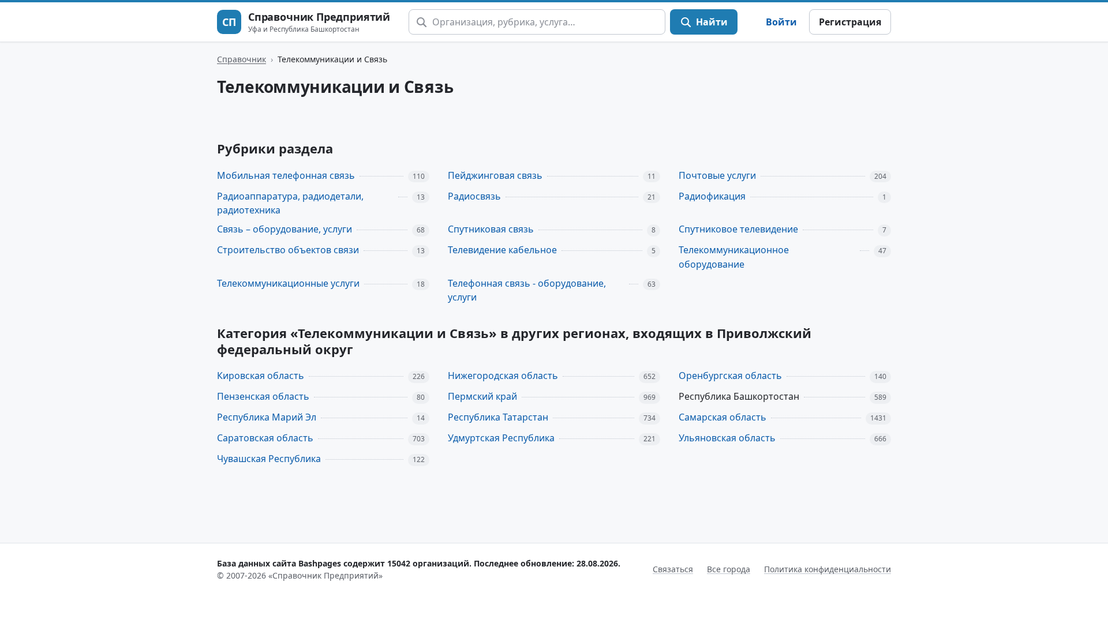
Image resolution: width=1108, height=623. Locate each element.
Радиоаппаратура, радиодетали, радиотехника (290, 203)
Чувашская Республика (269, 458)
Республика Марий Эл (266, 417)
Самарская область (722, 417)
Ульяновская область (727, 437)
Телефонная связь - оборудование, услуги (527, 290)
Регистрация (850, 22)
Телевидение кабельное (502, 249)
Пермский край (482, 396)
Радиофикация (712, 196)
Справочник (241, 59)
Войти (781, 22)
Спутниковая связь (491, 229)
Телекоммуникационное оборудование (734, 257)
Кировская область (260, 375)
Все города (728, 569)
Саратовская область (265, 437)
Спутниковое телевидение (738, 229)
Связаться (673, 569)
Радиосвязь (474, 196)
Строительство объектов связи (288, 249)
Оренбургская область (730, 375)
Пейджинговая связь (495, 175)
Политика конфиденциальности (827, 569)
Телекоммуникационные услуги (288, 283)
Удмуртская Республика (501, 437)
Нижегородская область (503, 375)
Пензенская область (263, 396)
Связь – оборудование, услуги (284, 229)
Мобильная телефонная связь (286, 175)
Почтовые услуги (717, 175)
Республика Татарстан (498, 417)
